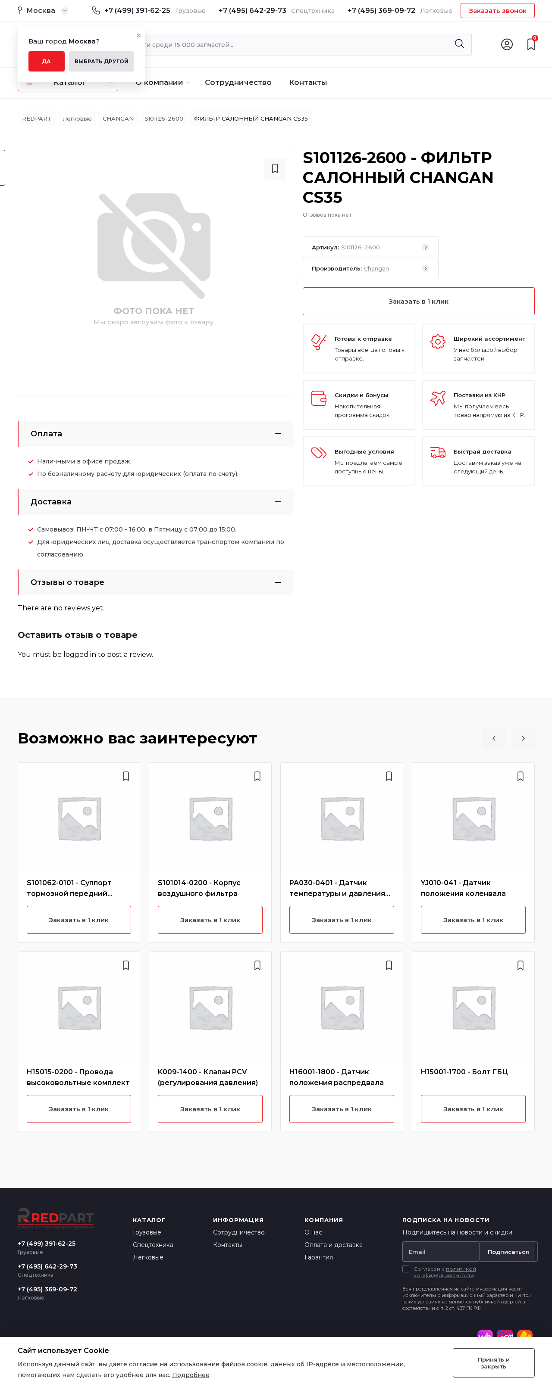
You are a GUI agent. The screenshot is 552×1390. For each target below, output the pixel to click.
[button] (494, 738)
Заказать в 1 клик (418, 301)
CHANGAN (118, 118)
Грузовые (147, 1232)
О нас (313, 1232)
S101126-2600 (163, 118)
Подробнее (191, 1375)
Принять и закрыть (494, 1363)
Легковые (77, 118)
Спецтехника (153, 1245)
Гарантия (318, 1257)
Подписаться (508, 1251)
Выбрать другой (102, 61)
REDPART (37, 118)
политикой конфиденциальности (445, 1272)
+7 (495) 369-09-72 (381, 10)
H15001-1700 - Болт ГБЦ (464, 1072)
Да (46, 61)
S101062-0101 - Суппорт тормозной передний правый (69, 893)
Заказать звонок (498, 10)
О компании (159, 82)
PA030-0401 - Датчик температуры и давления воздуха (337, 893)
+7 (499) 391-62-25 (137, 10)
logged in (79, 654)
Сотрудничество (238, 82)
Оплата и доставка (333, 1245)
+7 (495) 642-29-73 (252, 10)
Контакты (308, 82)
